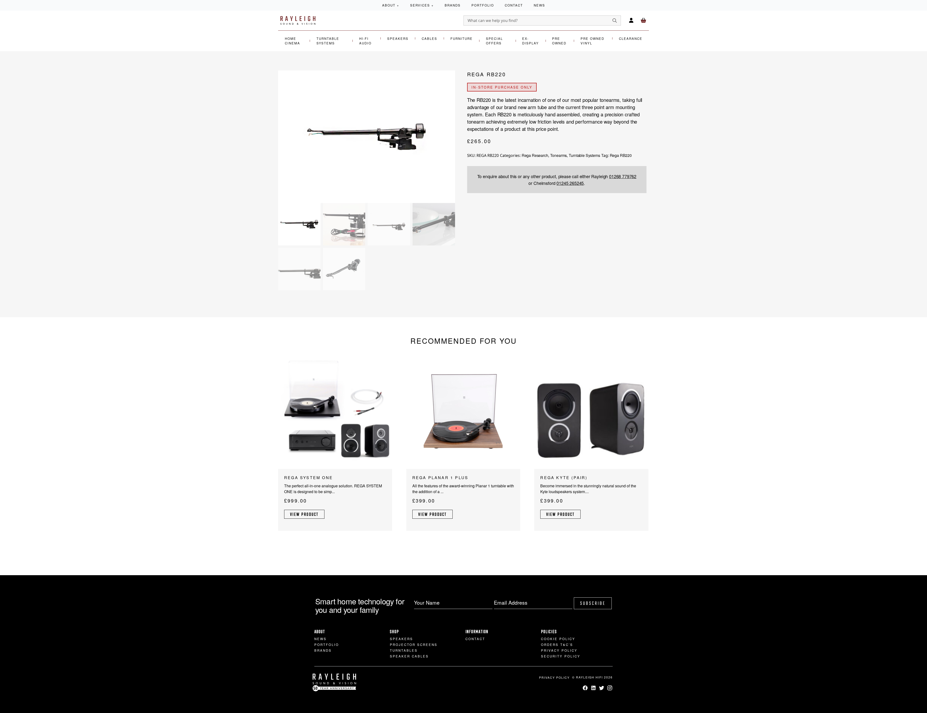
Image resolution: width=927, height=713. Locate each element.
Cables (429, 38)
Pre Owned (559, 41)
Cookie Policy (558, 638)
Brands (453, 5)
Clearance (630, 38)
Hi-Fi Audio (365, 41)
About (390, 5)
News (539, 5)
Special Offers (494, 41)
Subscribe (592, 604)
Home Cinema (292, 41)
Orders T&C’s (557, 644)
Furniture (461, 38)
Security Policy (560, 656)
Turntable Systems (327, 41)
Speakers (397, 38)
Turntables (404, 650)
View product (304, 514)
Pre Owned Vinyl (592, 41)
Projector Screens (413, 644)
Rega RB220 (621, 155)
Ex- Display (530, 41)
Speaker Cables (409, 656)
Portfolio (482, 5)
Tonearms (558, 155)
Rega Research (535, 155)
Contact (514, 5)
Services (422, 5)
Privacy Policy (559, 650)
